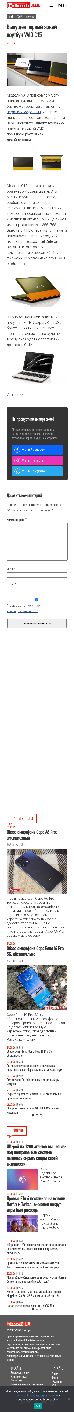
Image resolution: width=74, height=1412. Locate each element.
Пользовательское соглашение (27, 1384)
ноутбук (30, 16)
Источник (15, 394)
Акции (55, 1373)
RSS (54, 1385)
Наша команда (19, 1376)
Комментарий (17, 519)
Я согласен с (24, 608)
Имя (11, 569)
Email (11, 584)
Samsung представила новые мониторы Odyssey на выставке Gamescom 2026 (35, 1247)
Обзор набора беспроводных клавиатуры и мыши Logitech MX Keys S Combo (37, 1053)
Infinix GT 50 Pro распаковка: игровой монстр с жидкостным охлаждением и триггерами (35, 1096)
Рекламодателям (20, 1372)
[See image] (37, 162)
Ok (38, 1405)
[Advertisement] (37, 693)
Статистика (16, 1380)
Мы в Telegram (33, 471)
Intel (11, 16)
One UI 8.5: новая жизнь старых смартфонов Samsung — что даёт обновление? (33, 1067)
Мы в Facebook (33, 450)
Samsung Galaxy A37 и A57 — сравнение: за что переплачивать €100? (36, 1110)
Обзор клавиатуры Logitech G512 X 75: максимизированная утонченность (29, 1082)
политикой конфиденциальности (36, 1395)
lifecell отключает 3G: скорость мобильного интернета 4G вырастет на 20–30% (32, 1275)
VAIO (19, 16)
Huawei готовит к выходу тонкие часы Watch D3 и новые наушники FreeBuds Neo (36, 1261)
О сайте (16, 1368)
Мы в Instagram (34, 460)
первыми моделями (24, 112)
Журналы (57, 1381)
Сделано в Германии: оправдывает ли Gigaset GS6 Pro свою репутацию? (37, 1304)
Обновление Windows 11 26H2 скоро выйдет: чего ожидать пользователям (36, 1289)
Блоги (55, 1377)
